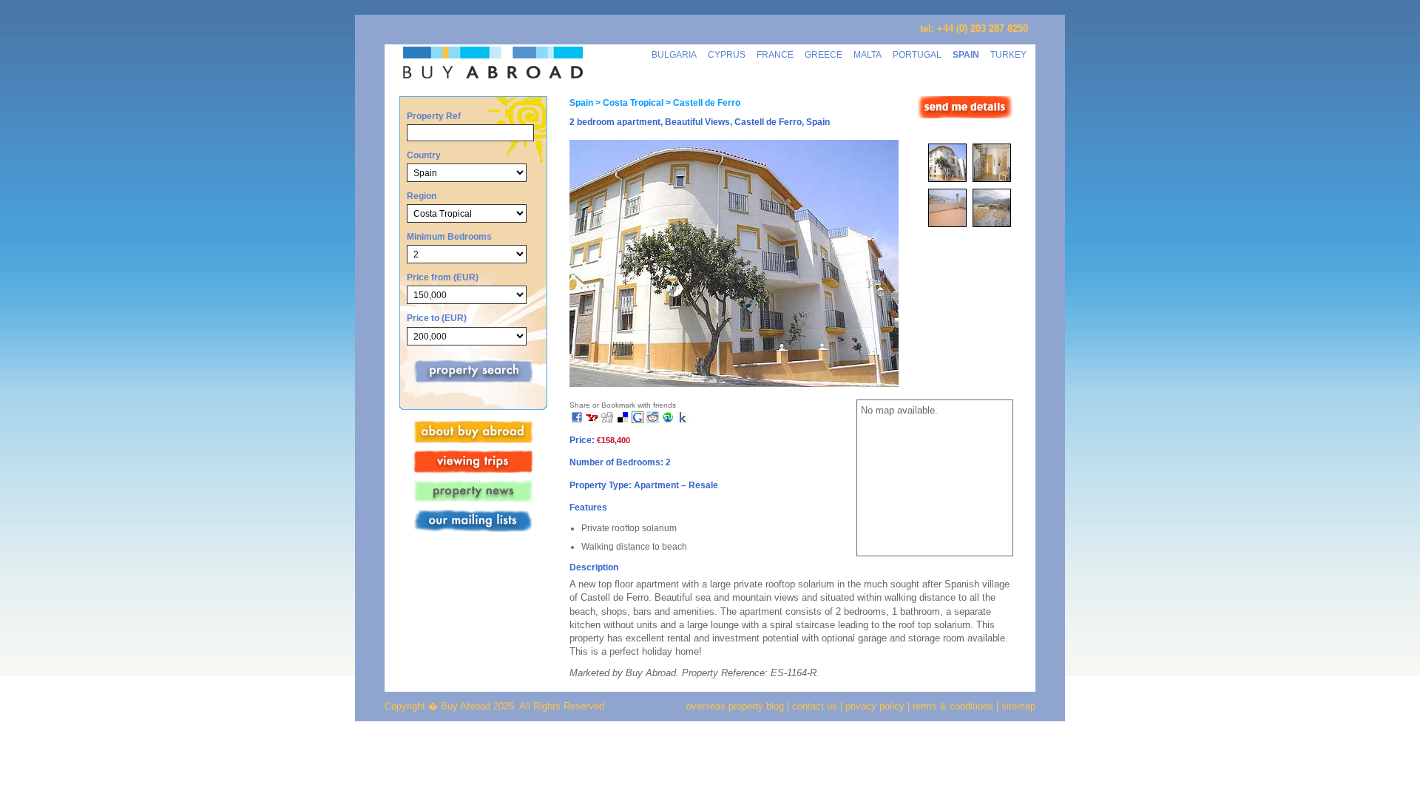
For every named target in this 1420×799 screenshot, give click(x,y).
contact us (814, 706)
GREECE (823, 54)
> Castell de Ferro (701, 103)
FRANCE (775, 54)
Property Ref (434, 116)
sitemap (1016, 706)
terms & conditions (954, 706)
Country (424, 155)
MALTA (867, 54)
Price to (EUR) (437, 318)
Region (421, 195)
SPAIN (966, 54)
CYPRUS (727, 54)
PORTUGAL (917, 54)
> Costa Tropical (628, 103)
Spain (581, 103)
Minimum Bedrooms (449, 236)
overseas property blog (735, 706)
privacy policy (875, 706)
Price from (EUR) (443, 277)
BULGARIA (674, 54)
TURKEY (1008, 54)
